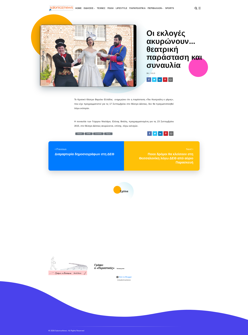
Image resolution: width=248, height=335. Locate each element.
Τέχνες (108, 134)
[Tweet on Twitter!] (154, 79)
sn (147, 73)
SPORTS (169, 8)
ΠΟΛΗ (110, 8)
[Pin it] (165, 79)
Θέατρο (79, 134)
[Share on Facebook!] (149, 79)
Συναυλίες (98, 134)
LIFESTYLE (121, 8)
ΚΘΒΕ (89, 134)
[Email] (170, 79)
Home (78, 8)
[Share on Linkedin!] (159, 79)
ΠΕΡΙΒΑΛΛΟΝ (155, 8)
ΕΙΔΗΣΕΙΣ (89, 8)
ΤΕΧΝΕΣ (101, 8)
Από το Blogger (125, 277)
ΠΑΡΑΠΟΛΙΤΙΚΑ (137, 8)
